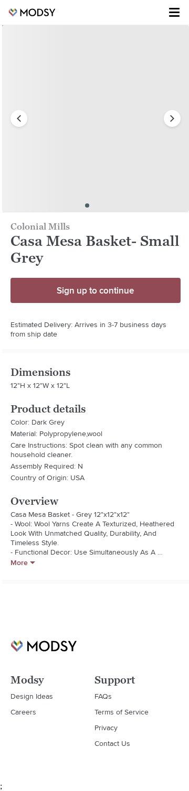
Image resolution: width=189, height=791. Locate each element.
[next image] (172, 118)
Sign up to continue (95, 290)
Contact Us (112, 743)
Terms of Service (121, 712)
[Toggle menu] (174, 12)
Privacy (106, 727)
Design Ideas (31, 696)
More (19, 562)
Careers (23, 712)
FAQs (103, 696)
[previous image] (18, 118)
